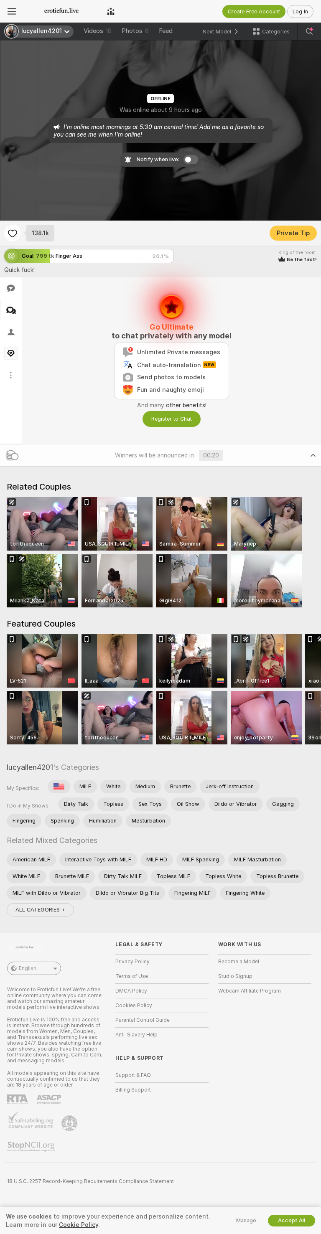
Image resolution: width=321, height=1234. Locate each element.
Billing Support (133, 1090)
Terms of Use (131, 976)
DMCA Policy (131, 991)
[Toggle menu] (11, 11)
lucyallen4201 (30, 767)
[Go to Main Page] (61, 11)
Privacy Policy (132, 962)
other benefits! (186, 405)
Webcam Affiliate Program (249, 991)
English (27, 968)
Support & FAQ (133, 1075)
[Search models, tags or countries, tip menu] (309, 31)
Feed (166, 31)
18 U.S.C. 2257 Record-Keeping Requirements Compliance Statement (90, 1181)
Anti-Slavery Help (136, 1035)
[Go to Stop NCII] (31, 1147)
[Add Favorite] (12, 233)
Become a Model (238, 962)
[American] (59, 786)
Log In (300, 11)
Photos (135, 31)
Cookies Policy (133, 1005)
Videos (98, 31)
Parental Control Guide (142, 1020)
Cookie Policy (78, 1224)
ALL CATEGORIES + (40, 909)
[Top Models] (110, 11)
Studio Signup (235, 976)
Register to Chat (171, 419)
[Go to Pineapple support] (70, 1123)
